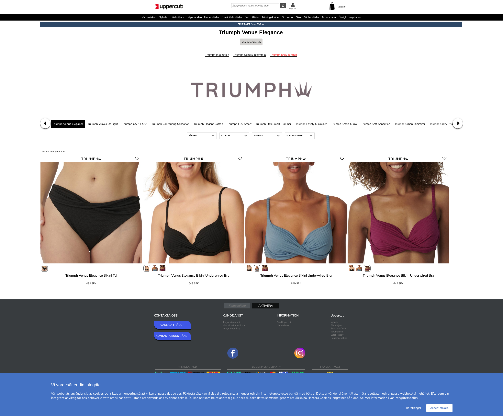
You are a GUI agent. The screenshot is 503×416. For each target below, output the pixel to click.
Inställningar (413, 408)
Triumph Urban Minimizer (410, 124)
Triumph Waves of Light (103, 124)
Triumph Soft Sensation (375, 124)
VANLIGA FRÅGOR (172, 325)
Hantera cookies (338, 338)
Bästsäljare (177, 17)
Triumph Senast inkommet (249, 55)
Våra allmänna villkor (234, 325)
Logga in (292, 8)
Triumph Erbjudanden (283, 55)
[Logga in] (293, 5)
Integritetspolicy (231, 328)
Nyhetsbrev (283, 325)
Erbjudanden (194, 17)
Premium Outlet (338, 328)
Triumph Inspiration (217, 55)
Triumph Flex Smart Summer (273, 124)
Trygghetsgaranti (231, 322)
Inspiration (355, 17)
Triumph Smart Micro (344, 124)
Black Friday (336, 334)
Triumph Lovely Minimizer (311, 124)
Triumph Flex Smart (239, 124)
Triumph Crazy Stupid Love (446, 124)
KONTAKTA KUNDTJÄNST (172, 336)
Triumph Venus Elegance (68, 124)
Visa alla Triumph (251, 42)
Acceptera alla (439, 408)
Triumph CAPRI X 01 (135, 124)
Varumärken (149, 17)
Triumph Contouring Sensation (170, 124)
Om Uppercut (284, 322)
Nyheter (163, 17)
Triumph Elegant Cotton (208, 124)
